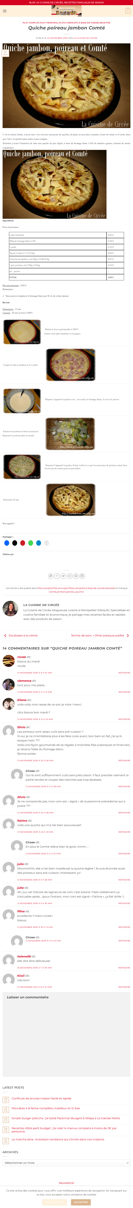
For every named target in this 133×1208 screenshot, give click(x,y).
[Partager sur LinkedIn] (82, 576)
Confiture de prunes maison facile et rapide (41, 1098)
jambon (61, 591)
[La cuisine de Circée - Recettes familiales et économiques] (66, 11)
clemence (24, 680)
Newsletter (66, 1183)
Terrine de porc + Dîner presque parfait (98, 635)
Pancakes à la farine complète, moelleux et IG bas (46, 1108)
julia (20, 864)
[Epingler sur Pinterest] (76, 576)
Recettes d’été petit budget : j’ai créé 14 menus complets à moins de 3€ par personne (64, 1130)
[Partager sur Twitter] (63, 576)
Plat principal (49, 23)
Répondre (124, 673)
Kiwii (21, 975)
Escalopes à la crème (23, 635)
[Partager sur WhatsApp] (51, 576)
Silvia (21, 727)
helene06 (24, 956)
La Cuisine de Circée (85, 38)
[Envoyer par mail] (70, 576)
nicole (21, 657)
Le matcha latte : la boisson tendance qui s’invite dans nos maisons (58, 1139)
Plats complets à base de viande (79, 23)
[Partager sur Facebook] (57, 576)
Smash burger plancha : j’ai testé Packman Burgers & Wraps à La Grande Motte (66, 1118)
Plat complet (31, 23)
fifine (21, 911)
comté (52, 591)
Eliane (21, 700)
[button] (5, 11)
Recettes (105, 23)
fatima (22, 820)
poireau (70, 591)
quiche (80, 591)
